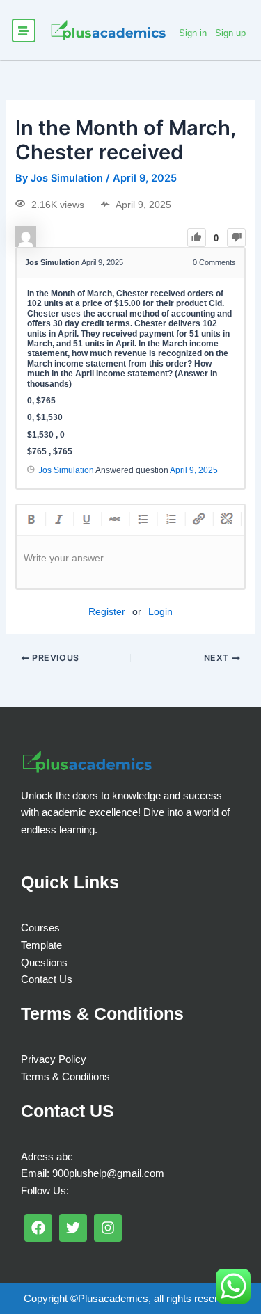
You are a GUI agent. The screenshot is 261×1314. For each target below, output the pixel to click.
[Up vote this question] (196, 237)
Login (160, 611)
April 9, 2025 (194, 470)
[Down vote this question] (236, 237)
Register (106, 611)
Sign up (230, 33)
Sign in (193, 33)
